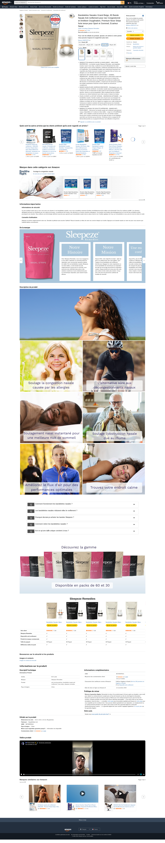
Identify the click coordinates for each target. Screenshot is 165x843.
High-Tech (103, 6)
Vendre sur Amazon (58, 6)
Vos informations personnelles (78, 834)
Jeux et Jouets (111, 6)
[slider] (79, 774)
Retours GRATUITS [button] (131, 25)
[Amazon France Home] (68, 830)
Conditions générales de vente (62, 834)
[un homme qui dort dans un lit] (41, 187)
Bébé (125, 6)
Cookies (88, 834)
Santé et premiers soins (34, 10)
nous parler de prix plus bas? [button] (100, 714)
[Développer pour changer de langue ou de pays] (89, 829)
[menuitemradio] (141, 774)
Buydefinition (136, 44)
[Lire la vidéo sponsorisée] (82, 794)
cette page (110, 701)
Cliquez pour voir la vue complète (50, 67)
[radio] (21, 16)
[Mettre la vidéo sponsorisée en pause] (58, 797)
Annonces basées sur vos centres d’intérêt (101, 834)
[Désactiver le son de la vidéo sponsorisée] (58, 800)
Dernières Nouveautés (45, 6)
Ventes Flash (33, 6)
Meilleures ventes (23, 6)
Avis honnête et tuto (31, 744)
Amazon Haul (13, 6)
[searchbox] (74, 2)
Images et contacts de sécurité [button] (28, 660)
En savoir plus (138, 706)
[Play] (21, 774)
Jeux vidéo (120, 6)
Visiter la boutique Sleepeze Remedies (88, 28)
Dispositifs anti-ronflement (59, 10)
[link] (33, 149)
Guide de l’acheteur (70, 6)
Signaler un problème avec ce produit (90, 122)
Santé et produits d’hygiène (136, 6)
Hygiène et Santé (24, 10)
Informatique (149, 6)
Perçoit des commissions (45, 742)
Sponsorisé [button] (141, 199)
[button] (5, 7)
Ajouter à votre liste (130, 66)
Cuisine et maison (93, 6)
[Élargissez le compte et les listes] (144, 3)
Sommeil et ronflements (46, 10)
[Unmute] (144, 774)
